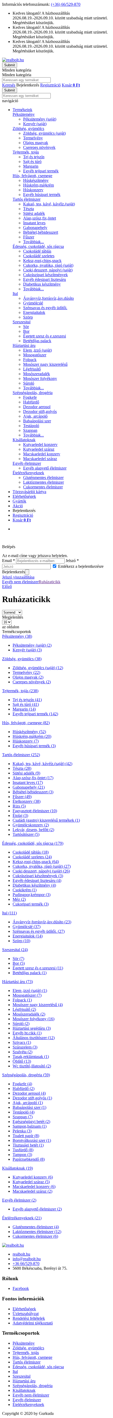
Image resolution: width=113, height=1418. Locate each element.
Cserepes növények (39, 147)
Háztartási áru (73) (17, 981)
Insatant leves (34, 223)
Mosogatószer (34, 355)
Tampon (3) (22, 1154)
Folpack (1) (22, 1000)
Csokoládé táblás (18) (31, 852)
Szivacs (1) (22, 1042)
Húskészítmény (36, 180)
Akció (18, 506)
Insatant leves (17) (28, 782)
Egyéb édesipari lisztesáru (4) (37, 880)
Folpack (30, 359)
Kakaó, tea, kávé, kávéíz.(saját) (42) (42, 763)
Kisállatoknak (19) (17, 1168)
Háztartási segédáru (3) (32, 1028)
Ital (15, 293)
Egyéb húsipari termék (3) (34, 746)
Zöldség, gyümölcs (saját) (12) (38, 668)
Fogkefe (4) (22, 1084)
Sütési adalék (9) (26, 773)
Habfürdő (31, 402)
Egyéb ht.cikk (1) (27, 1033)
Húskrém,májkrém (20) (32, 736)
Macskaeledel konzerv (41, 454)
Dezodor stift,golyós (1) (32, 1098)
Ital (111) (9, 913)
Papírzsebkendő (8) (29, 1159)
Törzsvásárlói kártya (29, 491)
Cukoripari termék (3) (31, 904)
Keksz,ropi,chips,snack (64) (36, 861)
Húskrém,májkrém (38, 185)
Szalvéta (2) (22, 1052)
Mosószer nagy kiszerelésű (45, 364)
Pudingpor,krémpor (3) (31, 894)
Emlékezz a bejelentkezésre (81, 566)
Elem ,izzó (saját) (37, 350)
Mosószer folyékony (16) (33, 1019)
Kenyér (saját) (35, 124)
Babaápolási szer (37, 421)
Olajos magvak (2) (28, 677)
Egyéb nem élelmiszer (20, 582)
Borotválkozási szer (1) (32, 1140)
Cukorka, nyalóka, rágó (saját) (48, 265)
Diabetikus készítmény (42, 284)
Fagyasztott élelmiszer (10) (35, 811)
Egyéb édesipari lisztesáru (44, 279)
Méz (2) (19, 899)
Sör (26, 326)
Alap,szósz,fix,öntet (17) (33, 778)
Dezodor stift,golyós (40, 411)
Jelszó (72, 560)
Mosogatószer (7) (27, 995)
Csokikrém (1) (25, 890)
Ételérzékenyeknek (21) (22, 1218)
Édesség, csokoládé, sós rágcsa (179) (32, 843)
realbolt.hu (21, 1254)
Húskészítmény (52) (29, 731)
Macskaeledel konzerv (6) (34, 1186)
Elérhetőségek (24, 496)
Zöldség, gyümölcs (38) (22, 659)
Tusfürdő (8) (23, 1150)
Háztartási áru (24, 345)
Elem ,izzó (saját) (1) (30, 990)
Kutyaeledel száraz (38, 449)
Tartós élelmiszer (26, 199)
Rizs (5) (19, 806)
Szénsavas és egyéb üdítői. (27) (39, 931)
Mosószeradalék (36, 374)
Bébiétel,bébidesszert (40, 232)
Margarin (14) (24, 709)
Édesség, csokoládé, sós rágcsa (38, 246)
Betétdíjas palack (37, 341)
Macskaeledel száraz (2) (32, 1191)
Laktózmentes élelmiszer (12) (37, 1231)
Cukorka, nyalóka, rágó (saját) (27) (42, 866)
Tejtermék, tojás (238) (20, 691)
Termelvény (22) (26, 672)
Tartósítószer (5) (26, 834)
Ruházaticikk (49, 582)
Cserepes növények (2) (32, 682)
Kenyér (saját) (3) (27, 650)
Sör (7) (18, 958)
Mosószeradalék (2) (29, 1014)
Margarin (30, 166)
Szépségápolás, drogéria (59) (26, 1075)
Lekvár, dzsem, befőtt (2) (33, 829)
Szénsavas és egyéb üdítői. (45, 308)
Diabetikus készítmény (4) (34, 885)
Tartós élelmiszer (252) (21, 754)
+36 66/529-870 (26, 1263)
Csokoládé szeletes (38, 256)
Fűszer (28, 237)
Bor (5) (19, 963)
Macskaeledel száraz (40, 458)
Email (8, 560)
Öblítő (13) (22, 1061)
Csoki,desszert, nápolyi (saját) (48, 270)
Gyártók (19, 501)
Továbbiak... (33, 241)
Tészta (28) (22, 768)
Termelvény (33, 138)
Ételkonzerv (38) (26, 801)
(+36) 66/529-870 (65, 4)
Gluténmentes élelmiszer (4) (36, 1227)
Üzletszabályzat (26, 1313)
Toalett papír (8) (26, 1135)
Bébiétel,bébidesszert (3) (33, 792)
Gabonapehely (35, 227)
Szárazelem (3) (25, 1047)
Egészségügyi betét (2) (31, 1121)
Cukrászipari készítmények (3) (38, 876)
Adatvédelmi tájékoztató (33, 1323)
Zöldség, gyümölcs (28, 128)
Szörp (28, 317)
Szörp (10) (21, 941)
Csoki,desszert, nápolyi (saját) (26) (41, 871)
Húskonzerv (33, 190)
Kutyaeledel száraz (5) (31, 1182)
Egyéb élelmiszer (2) (19, 1200)
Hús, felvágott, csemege (32, 175)
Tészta (28, 208)
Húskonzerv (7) (26, 741)
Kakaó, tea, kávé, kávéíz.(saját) (49, 204)
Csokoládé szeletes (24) (32, 857)
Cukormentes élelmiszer (43, 487)
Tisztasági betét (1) (28, 1145)
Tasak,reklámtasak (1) (31, 1056)
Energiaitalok (34, 312)
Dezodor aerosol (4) (29, 1093)
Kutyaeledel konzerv (40, 444)
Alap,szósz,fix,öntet (39, 218)
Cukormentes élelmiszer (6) (35, 1236)
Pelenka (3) (22, 1131)
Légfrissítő (32, 369)
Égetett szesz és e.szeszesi (44, 336)
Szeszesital (21, 322)
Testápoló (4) (23, 1112)
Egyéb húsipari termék (41, 194)
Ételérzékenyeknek (28, 473)
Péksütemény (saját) (39, 119)
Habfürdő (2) (23, 1088)
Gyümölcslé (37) (26, 926)
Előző (7, 586)
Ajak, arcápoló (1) (28, 1102)
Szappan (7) (23, 1117)
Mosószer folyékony (40, 378)
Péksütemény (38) (17, 636)
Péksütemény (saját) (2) (32, 645)
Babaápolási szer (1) (29, 1107)
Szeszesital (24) (15, 949)
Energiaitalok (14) (28, 936)
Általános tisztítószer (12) (34, 1037)
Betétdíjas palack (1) (30, 972)
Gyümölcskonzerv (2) (31, 825)
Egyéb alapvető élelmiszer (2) (37, 1209)
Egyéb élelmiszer (27, 463)
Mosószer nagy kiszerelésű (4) (38, 1004)
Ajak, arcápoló (35, 416)
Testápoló (31, 425)
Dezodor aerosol (36, 407)
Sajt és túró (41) (26, 704)
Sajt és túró (32, 161)
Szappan (30, 430)
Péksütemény (24, 114)
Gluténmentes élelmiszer (43, 477)
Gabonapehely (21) (29, 787)
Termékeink (22, 109)
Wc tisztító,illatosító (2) (32, 1066)
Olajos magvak (35, 142)
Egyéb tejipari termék (41, 171)
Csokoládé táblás (37, 251)
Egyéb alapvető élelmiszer (44, 468)
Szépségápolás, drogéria (33, 392)
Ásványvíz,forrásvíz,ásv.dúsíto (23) (42, 922)
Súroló (28, 383)
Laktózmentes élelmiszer (43, 482)
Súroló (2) (21, 1023)
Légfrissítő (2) (24, 1009)
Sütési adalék (34, 213)
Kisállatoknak (24, 440)
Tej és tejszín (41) (27, 699)
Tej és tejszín (33, 157)
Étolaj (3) (20, 815)
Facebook (21, 1288)
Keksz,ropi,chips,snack (42, 260)
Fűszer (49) (22, 796)
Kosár (22, 520)
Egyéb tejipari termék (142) (35, 714)
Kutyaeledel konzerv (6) (33, 1177)
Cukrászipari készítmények (45, 274)
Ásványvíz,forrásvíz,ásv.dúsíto (48, 298)
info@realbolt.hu (27, 1259)
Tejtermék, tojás (26, 152)
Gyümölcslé (33, 303)
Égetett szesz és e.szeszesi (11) (38, 968)
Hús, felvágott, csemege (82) (26, 723)
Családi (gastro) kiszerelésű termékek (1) (46, 820)
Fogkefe (30, 397)
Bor (26, 331)
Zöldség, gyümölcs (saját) (44, 133)
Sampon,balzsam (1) (30, 1126)
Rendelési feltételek (29, 1318)
